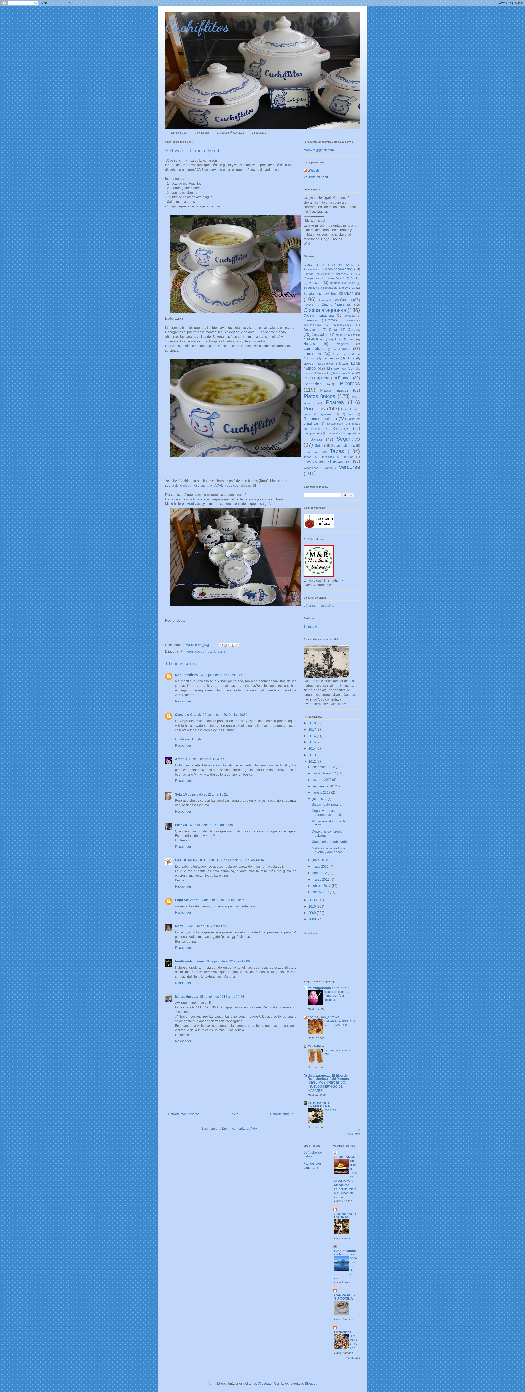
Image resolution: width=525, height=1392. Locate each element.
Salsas (316, 439)
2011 (312, 900)
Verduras (219, 651)
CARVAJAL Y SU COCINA (345, 1296)
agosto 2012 (321, 792)
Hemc (351, 339)
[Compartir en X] (229, 645)
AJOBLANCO (344, 1157)
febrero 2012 (322, 886)
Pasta (325, 378)
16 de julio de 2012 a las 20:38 (210, 825)
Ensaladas (319, 334)
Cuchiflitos (197, 26)
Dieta (333, 329)
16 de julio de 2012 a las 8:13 (220, 675)
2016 (312, 736)
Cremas (331, 320)
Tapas (337, 451)
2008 (312, 919)
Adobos (308, 273)
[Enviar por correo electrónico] (221, 645)
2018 (312, 723)
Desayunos (312, 329)
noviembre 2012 (324, 773)
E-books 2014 (259, 132)
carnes (352, 293)
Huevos (309, 344)
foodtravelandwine (189, 961)
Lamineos (312, 353)
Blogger (310, 1383)
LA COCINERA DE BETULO (196, 860)
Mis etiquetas (202, 132)
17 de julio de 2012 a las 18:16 (222, 900)
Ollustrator (265, 1383)
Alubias (355, 278)
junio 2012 (320, 860)
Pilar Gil (181, 825)
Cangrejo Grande (188, 714)
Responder (183, 701)
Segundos (348, 439)
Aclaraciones (311, 269)
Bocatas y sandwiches (320, 293)
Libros (351, 358)
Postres (335, 402)
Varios (329, 467)
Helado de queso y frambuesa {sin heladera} (336, 996)
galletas (336, 339)
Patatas (345, 378)
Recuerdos (334, 433)
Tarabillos (328, 456)
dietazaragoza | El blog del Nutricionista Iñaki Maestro (328, 1077)
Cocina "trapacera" (336, 304)
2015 (312, 742)
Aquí (190, 504)
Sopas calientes (343, 445)
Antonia (181, 759)
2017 (312, 729)
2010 (312, 906)
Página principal (178, 132)
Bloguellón (310, 287)
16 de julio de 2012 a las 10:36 (210, 759)
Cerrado (308, 304)
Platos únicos (319, 396)
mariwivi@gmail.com (319, 150)
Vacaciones (311, 467)
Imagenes (342, 344)
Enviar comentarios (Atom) (241, 1128)
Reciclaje (340, 428)
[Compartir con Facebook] (233, 645)
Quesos (326, 414)
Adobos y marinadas (334, 273)
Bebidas (335, 283)
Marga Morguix (186, 996)
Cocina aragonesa (325, 310)
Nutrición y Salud (344, 373)
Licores (308, 363)
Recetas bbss (334, 423)
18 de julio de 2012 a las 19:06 (227, 961)
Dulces (354, 329)
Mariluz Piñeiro (186, 675)
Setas (319, 445)
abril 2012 (320, 873)
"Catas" (308, 264)
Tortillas (348, 456)
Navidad (322, 373)
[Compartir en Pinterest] (237, 645)
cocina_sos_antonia (323, 1017)
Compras (349, 315)
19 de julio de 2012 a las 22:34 (221, 996)
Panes (308, 378)
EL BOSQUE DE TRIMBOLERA (320, 1104)
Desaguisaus (342, 324)
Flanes (320, 339)
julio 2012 (320, 799)
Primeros (187, 651)
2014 (312, 748)
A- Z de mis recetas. (338, 264)
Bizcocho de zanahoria (328, 804)
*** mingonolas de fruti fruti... (330, 988)
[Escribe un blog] (225, 645)
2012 (312, 761)
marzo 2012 (321, 879)
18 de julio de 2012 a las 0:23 (206, 926)
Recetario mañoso (320, 419)
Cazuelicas (342, 1332)
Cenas (346, 300)
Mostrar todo (353, 1357)
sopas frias (203, 651)
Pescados (312, 384)
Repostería (353, 433)
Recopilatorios (313, 433)
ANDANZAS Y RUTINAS (345, 1215)
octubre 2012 (322, 779)
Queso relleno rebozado (329, 841)
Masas (344, 363)
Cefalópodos (326, 300)
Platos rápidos (334, 390)
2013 (312, 755)
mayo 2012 (320, 866)
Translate (310, 626)
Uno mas (330, 1110)
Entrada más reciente (183, 1114)
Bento (351, 283)
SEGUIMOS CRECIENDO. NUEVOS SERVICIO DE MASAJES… (327, 1086)
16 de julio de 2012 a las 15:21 (205, 794)
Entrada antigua (281, 1114)
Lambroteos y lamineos (326, 348)
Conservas (310, 320)
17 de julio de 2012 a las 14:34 (241, 860)
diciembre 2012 (324, 767)
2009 (312, 913)
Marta (179, 926)
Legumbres (331, 358)
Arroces (314, 283)
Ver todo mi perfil (316, 177)
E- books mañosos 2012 (230, 132)
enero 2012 (321, 892)
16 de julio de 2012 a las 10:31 (225, 714)
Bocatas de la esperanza (339, 287)
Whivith (313, 170)
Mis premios (336, 368)
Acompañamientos (339, 269)
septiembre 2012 (325, 786)
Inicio (235, 1114)
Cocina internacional (319, 315)
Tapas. (308, 456)
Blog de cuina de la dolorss (345, 1252)
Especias (341, 334)
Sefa (178, 794)
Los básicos (326, 363)
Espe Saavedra (187, 900)
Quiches (348, 414)
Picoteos (350, 383)
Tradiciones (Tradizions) (326, 461)
